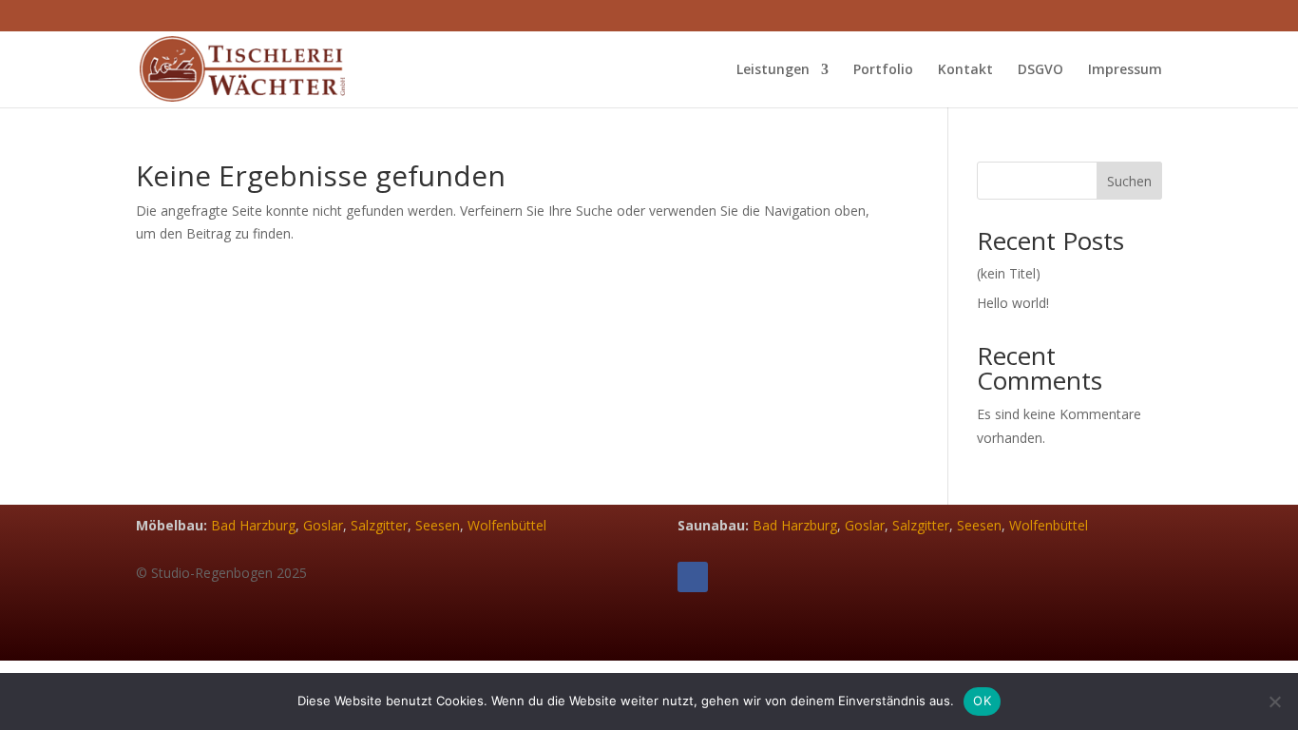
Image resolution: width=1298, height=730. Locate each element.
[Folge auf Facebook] (693, 577)
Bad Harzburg (253, 525)
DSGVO (1040, 70)
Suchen (1129, 181)
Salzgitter (379, 525)
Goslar (323, 525)
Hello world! (1013, 303)
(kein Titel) (1008, 273)
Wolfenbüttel (507, 525)
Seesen (437, 525)
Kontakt (965, 70)
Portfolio (883, 70)
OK (982, 700)
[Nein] (1274, 701)
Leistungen (773, 70)
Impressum (1125, 70)
